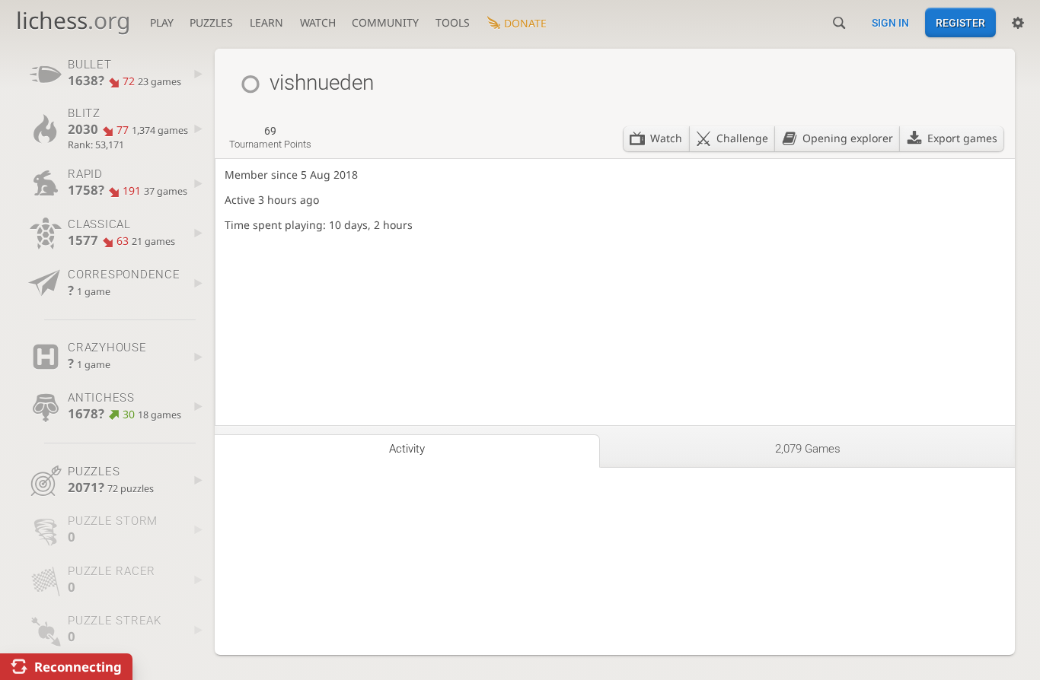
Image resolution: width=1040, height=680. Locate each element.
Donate (525, 23)
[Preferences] (1018, 23)
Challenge (742, 138)
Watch (318, 22)
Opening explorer (847, 138)
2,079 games (808, 449)
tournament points (270, 138)
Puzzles (211, 22)
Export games (962, 138)
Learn (266, 22)
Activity (407, 449)
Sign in (890, 23)
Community (385, 22)
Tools (452, 22)
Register (960, 23)
